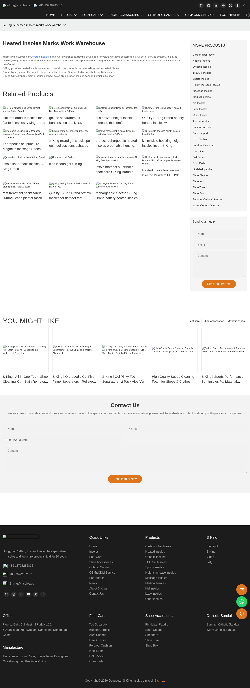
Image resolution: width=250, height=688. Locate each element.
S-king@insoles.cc (22, 583)
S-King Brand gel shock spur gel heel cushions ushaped (70, 143)
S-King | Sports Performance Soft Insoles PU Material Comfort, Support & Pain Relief (224, 379)
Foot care (194, 320)
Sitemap (159, 680)
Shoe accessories (214, 320)
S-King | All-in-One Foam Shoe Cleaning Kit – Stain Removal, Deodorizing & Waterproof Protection (25, 379)
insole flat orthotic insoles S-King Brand (23, 166)
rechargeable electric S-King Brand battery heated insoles (117, 195)
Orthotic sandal (236, 320)
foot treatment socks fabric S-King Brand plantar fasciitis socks (24, 196)
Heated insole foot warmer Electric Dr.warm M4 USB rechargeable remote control (162, 173)
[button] (249, 15)
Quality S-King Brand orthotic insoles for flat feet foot (70, 195)
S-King (7, 25)
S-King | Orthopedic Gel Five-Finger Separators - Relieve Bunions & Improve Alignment (74, 379)
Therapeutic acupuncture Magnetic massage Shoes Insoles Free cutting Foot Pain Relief (22, 146)
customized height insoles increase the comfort (114, 120)
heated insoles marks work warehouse (41, 25)
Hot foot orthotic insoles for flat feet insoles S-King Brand (24, 120)
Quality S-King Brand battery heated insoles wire (163, 120)
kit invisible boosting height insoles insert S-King (161, 143)
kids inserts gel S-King (65, 164)
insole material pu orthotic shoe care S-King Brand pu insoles (115, 170)
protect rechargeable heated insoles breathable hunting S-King (116, 143)
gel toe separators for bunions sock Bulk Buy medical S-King (65, 120)
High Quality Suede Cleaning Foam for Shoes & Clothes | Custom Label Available (173, 379)
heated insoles (40, 56)
